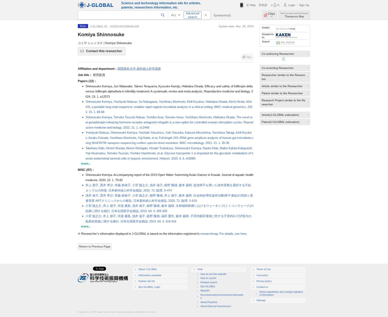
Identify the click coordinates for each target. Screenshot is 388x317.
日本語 (263, 5)
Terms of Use (263, 269)
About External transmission (215, 306)
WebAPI (204, 290)
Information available (149, 275)
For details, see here (232, 233)
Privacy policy (264, 281)
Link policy (262, 275)
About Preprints (208, 302)
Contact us (262, 287)
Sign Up (304, 5)
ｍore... (86, 163)
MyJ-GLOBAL (207, 286)
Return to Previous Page (94, 246)
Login (291, 5)
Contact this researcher (105, 52)
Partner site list (146, 281)
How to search (208, 278)
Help (253, 5)
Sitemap (261, 300)
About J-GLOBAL (147, 269)
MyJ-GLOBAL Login (149, 287)
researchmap (209, 233)
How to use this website (213, 274)
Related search (208, 282)
